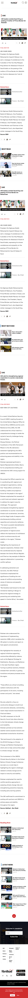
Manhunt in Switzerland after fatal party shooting (18, 828)
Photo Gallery (10, 951)
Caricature (11, 954)
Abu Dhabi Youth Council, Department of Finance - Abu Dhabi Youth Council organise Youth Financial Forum (18, 837)
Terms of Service (17, 948)
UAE (4, 948)
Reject (18, 995)
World (4, 951)
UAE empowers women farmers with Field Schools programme (17, 348)
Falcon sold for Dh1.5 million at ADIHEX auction (17, 332)
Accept (12, 995)
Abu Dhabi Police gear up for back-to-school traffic (17, 340)
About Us (10, 957)
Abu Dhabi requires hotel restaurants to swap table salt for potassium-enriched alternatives (18, 155)
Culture (4, 959)
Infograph (11, 948)
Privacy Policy (10, 961)
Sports (4, 956)
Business (5, 953)
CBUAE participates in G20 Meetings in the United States (17, 846)
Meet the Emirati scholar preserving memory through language (18, 164)
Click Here (11, 991)
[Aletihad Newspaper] (14, 2)
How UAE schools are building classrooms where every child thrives (17, 172)
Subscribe (14, 936)
